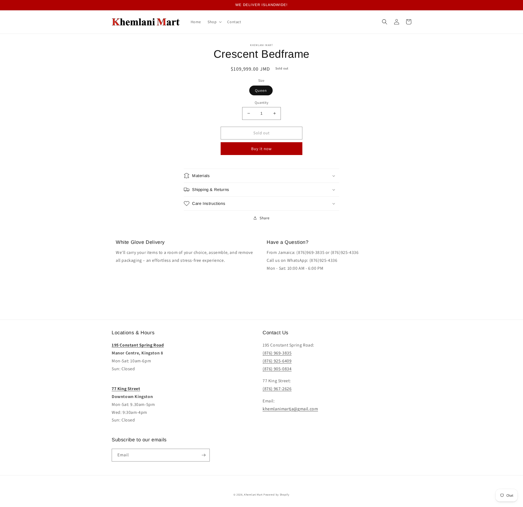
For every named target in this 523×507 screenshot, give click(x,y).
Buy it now (261, 148)
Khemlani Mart (253, 494)
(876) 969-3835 (277, 353)
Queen (261, 90)
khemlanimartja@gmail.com (290, 409)
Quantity (261, 102)
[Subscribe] (203, 455)
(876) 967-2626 (277, 388)
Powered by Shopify (276, 494)
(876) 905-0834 (277, 369)
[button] (214, 22)
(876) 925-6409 (277, 361)
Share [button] (265, 217)
